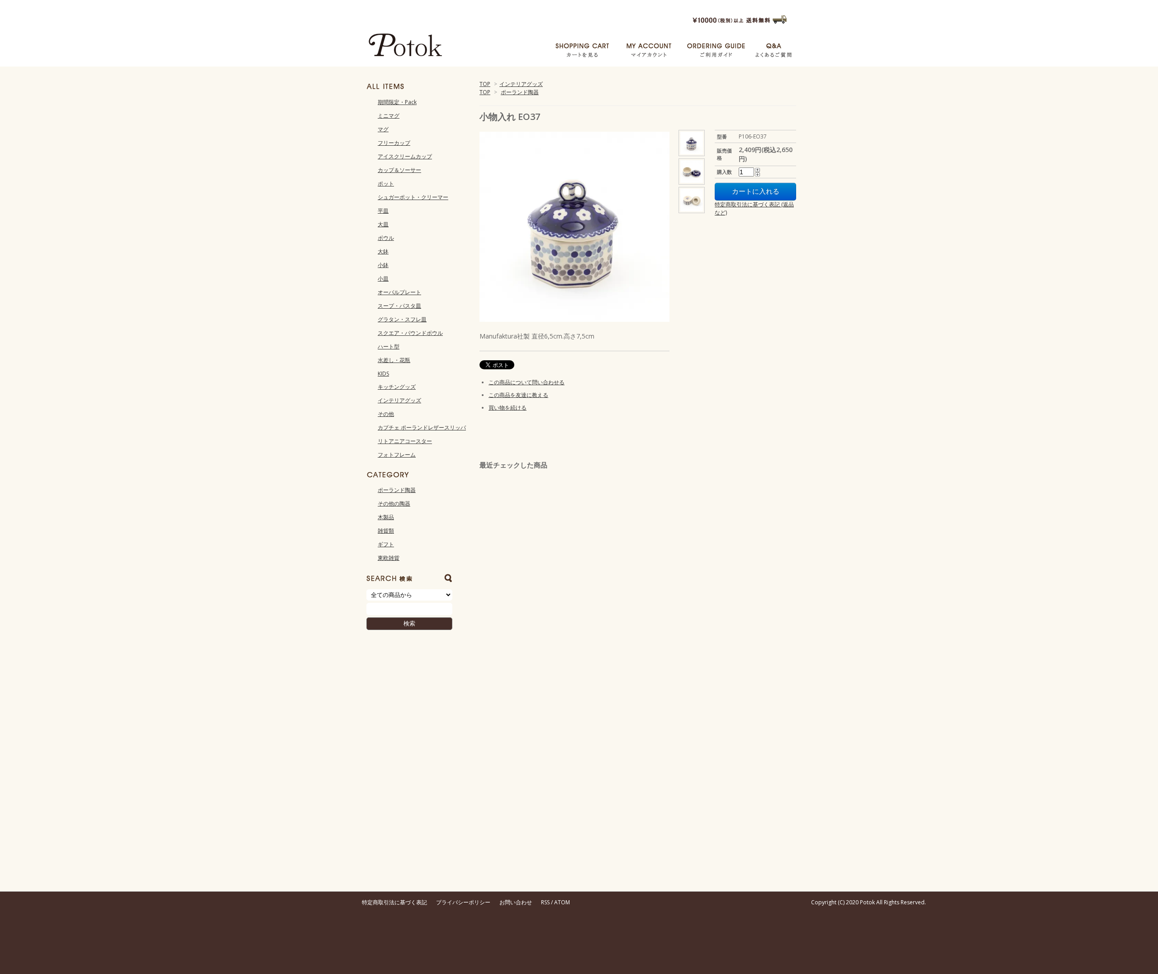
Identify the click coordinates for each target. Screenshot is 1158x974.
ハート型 (388, 346)
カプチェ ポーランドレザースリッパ (422, 427)
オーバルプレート (399, 292)
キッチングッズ (397, 387)
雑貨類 (386, 531)
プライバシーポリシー (463, 902)
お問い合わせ (515, 902)
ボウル (386, 238)
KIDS (383, 373)
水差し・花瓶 (394, 360)
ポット (386, 183)
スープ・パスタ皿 (399, 306)
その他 (386, 414)
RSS (545, 902)
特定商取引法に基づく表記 (394, 902)
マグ (383, 129)
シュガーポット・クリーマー (413, 197)
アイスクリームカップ (405, 156)
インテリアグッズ (521, 84)
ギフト (386, 544)
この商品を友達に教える (518, 395)
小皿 (383, 278)
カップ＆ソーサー (399, 170)
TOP (484, 84)
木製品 (386, 517)
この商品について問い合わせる (527, 382)
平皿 (383, 211)
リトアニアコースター (405, 441)
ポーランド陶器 (520, 92)
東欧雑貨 (388, 558)
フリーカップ (394, 143)
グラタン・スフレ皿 (402, 319)
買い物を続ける (508, 407)
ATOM (562, 902)
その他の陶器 (394, 503)
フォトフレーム (397, 454)
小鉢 (383, 265)
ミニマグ (388, 115)
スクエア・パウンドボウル (410, 333)
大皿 (383, 224)
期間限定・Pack (397, 102)
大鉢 (383, 251)
